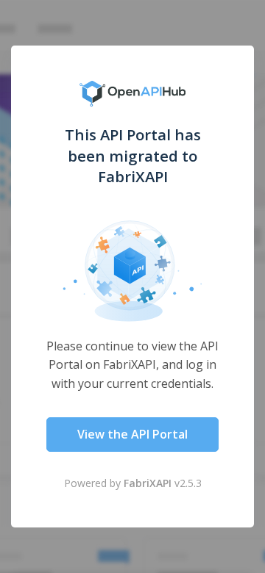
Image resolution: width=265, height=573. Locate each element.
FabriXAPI (148, 483)
